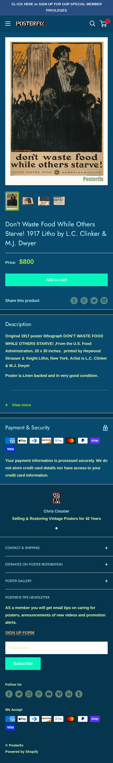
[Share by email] (104, 300)
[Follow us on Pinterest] (39, 694)
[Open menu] (8, 24)
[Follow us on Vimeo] (59, 694)
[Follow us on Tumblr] (79, 694)
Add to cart (56, 280)
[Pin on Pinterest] (84, 300)
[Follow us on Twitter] (19, 694)
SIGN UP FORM (19, 632)
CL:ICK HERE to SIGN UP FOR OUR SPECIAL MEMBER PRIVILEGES (57, 7)
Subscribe (23, 663)
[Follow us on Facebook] (9, 694)
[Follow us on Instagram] (29, 694)
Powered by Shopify (21, 752)
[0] (103, 23)
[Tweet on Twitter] (94, 300)
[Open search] (92, 23)
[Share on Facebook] (74, 300)
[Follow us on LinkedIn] (69, 694)
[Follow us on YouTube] (49, 694)
